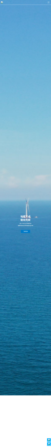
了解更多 (25, 231)
